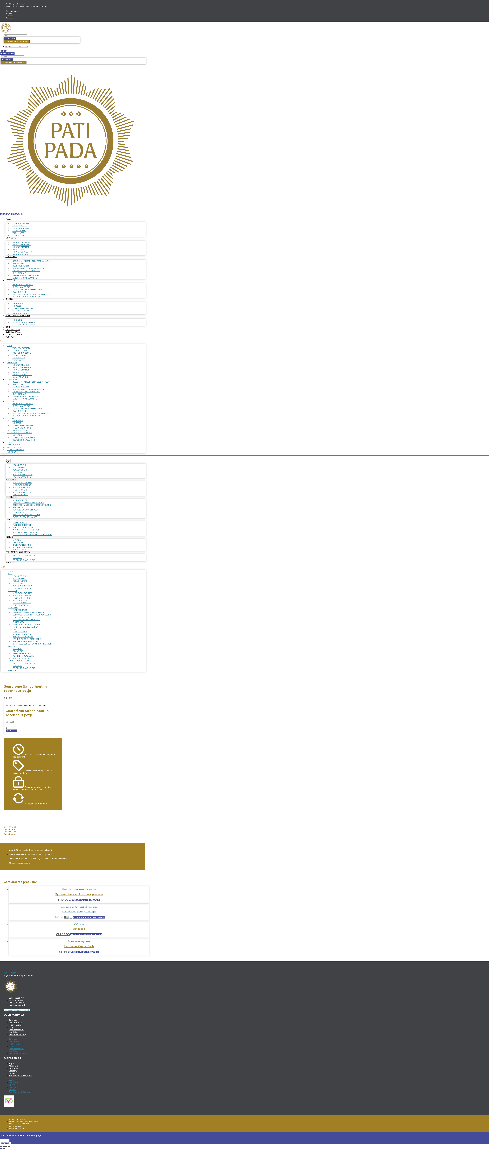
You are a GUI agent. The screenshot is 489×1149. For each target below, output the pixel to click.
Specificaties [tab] (10, 829)
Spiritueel (11, 256)
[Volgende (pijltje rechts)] (4, 1148)
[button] (73, 341)
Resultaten (10, 38)
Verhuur (10, 562)
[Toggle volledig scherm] (4, 1146)
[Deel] (6, 1146)
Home (8, 459)
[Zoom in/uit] (1, 1146)
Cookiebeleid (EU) (17, 1034)
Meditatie (10, 238)
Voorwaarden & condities (16, 1030)
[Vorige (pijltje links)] (1, 1148)
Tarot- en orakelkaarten (25, 278)
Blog (11, 1027)
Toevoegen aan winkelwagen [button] (84, 900)
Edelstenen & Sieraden (17, 315)
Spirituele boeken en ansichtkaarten (32, 534)
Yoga (8, 219)
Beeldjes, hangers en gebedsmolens (31, 261)
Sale (7, 327)
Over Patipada (13, 332)
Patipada (10, 972)
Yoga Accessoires (22, 477)
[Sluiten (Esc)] (9, 1146)
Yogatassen (18, 235)
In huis (9, 299)
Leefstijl (10, 280)
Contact (9, 337)
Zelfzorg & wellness (23, 325)
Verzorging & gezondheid (26, 297)
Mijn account (12, 329)
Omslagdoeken (20, 254)
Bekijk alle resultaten (17, 41)
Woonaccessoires (21, 313)
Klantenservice (13, 334)
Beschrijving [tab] (10, 827)
